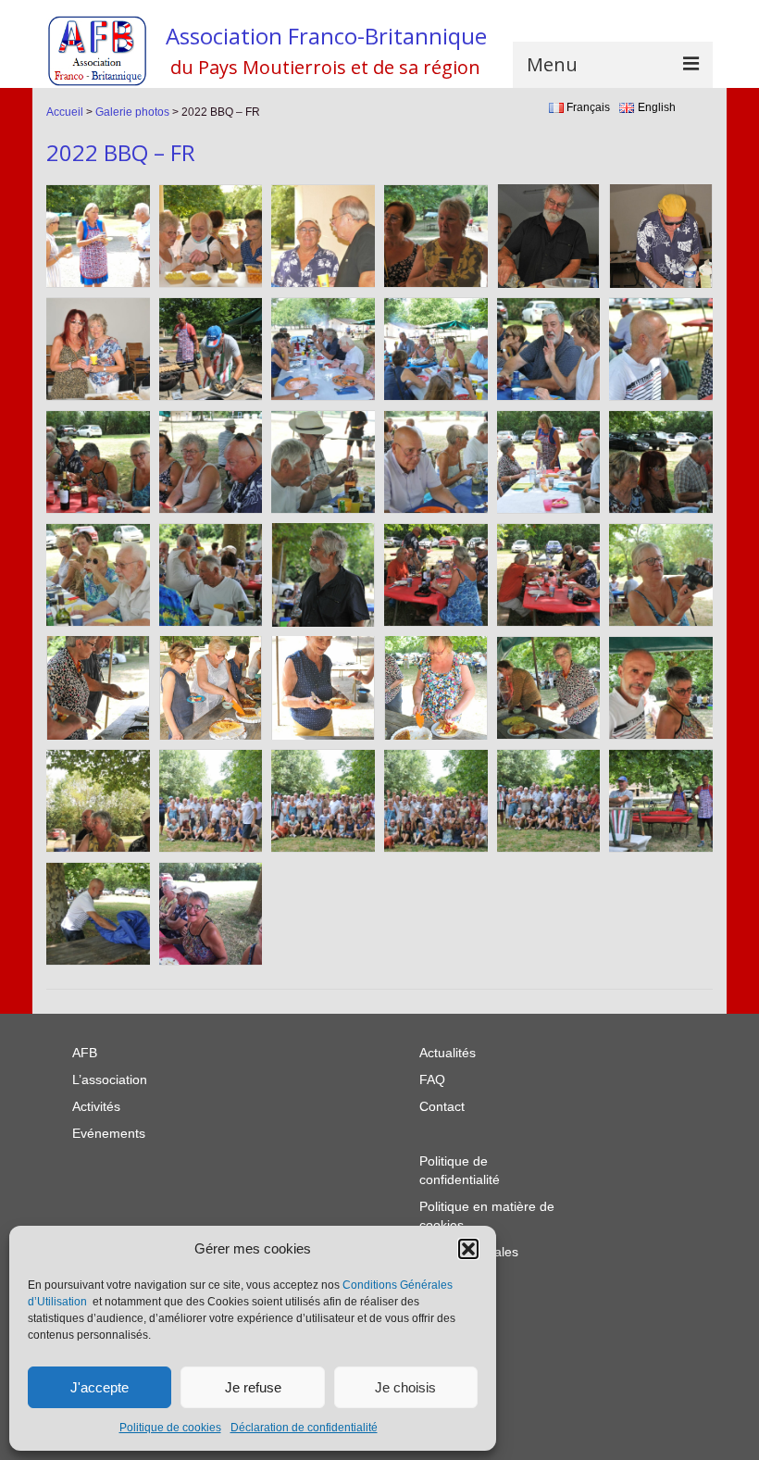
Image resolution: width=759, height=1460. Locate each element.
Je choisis (405, 1387)
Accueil (64, 112)
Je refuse (253, 1387)
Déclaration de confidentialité (304, 1427)
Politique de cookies (170, 1427)
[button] (468, 1249)
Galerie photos (132, 112)
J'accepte (99, 1387)
